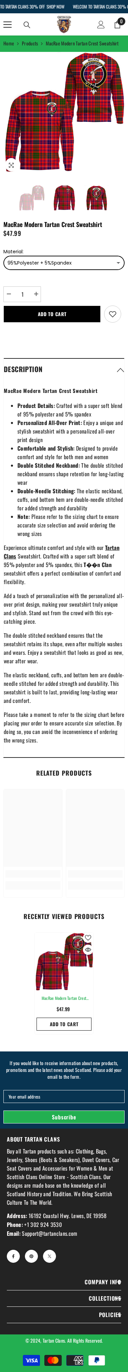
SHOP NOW (55, 6)
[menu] (7, 24)
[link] (32, 874)
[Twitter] (49, 1256)
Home (8, 43)
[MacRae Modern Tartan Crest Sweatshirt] (64, 962)
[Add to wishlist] (112, 314)
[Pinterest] (31, 1256)
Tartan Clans (54, 1340)
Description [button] (23, 369)
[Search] (27, 25)
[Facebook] (13, 1256)
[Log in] (101, 24)
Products (30, 43)
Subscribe (64, 1117)
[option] (64, 112)
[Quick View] (88, 950)
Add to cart (52, 313)
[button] (64, 369)
